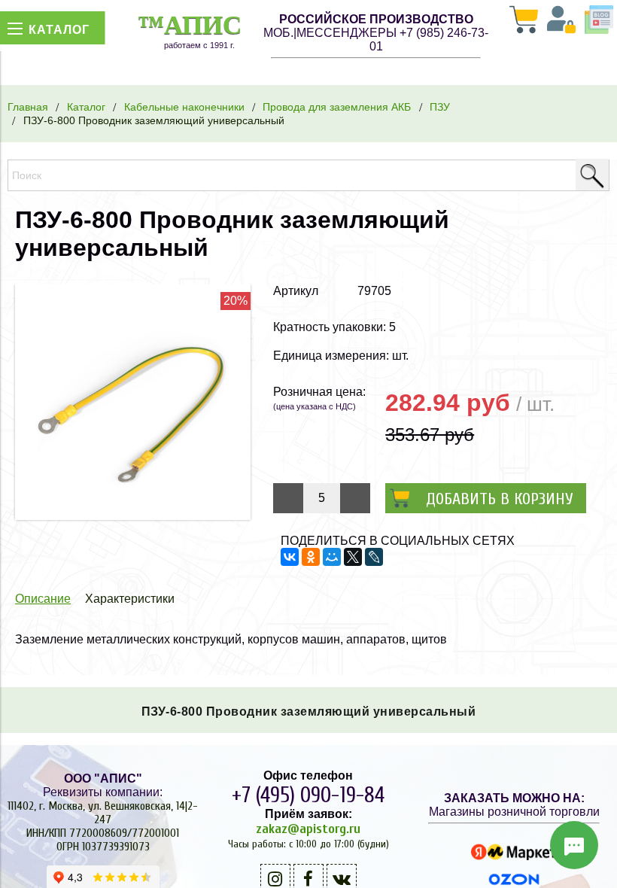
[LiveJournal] (374, 557)
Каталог (86, 107)
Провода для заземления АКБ (337, 107)
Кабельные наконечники (184, 107)
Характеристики (130, 598)
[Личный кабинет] (561, 21)
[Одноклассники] (311, 557)
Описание (43, 598)
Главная (28, 107)
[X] (353, 557)
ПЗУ (440, 107)
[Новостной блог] (599, 21)
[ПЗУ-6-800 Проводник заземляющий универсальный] (133, 515)
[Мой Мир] (332, 557)
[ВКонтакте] (290, 557)
